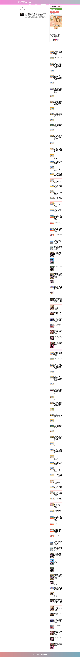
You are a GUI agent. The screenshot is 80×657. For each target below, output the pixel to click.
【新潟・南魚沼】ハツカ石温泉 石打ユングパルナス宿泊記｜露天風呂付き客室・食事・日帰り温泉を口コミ (58, 103)
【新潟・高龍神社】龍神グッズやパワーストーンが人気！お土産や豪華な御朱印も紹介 (58, 180)
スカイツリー (36, 15)
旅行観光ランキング (53, 13)
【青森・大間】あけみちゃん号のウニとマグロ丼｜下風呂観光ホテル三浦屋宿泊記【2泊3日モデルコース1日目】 (58, 175)
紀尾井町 (37, 16)
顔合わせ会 (45, 16)
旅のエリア (50, 4)
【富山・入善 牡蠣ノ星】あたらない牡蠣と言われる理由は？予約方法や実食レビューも (58, 254)
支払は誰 (33, 16)
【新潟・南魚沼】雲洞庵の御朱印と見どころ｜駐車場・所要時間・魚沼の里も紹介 (58, 120)
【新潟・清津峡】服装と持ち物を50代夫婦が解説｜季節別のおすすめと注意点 (58, 198)
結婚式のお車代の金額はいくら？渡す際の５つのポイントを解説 (58, 259)
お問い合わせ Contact (43, 4)
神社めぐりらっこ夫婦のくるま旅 (24, 2)
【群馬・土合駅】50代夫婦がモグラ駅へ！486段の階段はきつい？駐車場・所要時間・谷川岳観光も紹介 (58, 137)
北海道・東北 (51, 43)
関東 (50, 45)
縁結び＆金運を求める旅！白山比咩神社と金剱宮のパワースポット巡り (58, 247)
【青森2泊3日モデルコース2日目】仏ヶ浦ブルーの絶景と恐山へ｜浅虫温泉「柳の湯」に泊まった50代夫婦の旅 (58, 168)
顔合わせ (43, 16)
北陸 (50, 44)
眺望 (34, 16)
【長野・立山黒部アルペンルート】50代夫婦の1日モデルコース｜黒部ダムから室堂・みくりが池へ (58, 58)
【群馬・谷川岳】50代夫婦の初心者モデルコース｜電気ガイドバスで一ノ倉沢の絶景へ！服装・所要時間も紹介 (58, 65)
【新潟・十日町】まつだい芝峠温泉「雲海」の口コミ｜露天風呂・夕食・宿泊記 (58, 114)
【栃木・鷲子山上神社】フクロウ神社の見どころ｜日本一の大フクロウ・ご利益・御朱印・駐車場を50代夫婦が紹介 (58, 77)
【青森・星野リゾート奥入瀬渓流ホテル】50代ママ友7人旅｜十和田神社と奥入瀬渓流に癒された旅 (58, 192)
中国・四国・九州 (52, 48)
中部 (50, 46)
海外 (50, 49)
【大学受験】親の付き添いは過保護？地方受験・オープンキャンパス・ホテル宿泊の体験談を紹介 (58, 130)
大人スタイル (51, 42)
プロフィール (36, 4)
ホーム (30, 4)
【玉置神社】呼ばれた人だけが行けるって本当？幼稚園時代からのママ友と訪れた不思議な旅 (58, 223)
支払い (31, 16)
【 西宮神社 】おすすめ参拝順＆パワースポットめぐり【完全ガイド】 (58, 241)
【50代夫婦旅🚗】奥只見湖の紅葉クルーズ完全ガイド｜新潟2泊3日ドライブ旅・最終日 (58, 235)
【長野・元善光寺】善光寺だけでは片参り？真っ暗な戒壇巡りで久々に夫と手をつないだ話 (58, 217)
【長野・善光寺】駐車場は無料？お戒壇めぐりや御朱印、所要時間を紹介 (58, 186)
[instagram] (56, 40)
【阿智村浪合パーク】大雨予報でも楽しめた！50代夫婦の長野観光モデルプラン (58, 229)
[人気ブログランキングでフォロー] (56, 9)
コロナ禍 (34, 15)
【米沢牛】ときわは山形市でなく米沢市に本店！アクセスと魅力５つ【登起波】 (58, 337)
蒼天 (40, 16)
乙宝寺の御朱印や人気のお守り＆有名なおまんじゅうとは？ (58, 331)
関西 (50, 47)
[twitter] (54, 40)
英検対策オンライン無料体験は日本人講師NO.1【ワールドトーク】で (58, 281)
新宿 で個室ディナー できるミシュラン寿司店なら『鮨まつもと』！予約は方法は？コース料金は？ (58, 307)
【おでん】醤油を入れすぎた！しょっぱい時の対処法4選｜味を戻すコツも (58, 71)
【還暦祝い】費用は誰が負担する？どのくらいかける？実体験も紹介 (58, 52)
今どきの (28, 16)
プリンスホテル (44, 15)
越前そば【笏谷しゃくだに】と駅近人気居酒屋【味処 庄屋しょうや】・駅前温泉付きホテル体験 (58, 275)
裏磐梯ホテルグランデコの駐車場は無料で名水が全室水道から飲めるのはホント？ (58, 287)
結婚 (38, 16)
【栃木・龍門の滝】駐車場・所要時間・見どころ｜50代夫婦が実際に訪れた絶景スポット (58, 83)
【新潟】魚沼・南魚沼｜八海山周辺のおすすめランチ (58, 125)
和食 (29, 16)
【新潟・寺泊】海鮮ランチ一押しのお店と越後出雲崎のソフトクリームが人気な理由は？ (58, 326)
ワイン (25, 16)
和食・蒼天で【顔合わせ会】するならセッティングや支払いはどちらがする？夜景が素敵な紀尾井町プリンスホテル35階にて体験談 (58, 300)
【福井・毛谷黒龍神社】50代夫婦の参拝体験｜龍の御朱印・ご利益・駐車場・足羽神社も (58, 143)
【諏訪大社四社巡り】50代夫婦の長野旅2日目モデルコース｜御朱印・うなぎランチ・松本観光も (58, 204)
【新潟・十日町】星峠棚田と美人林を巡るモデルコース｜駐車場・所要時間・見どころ (58, 108)
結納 (39, 16)
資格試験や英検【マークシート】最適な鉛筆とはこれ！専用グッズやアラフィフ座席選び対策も (58, 314)
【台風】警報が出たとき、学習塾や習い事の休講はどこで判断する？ (58, 162)
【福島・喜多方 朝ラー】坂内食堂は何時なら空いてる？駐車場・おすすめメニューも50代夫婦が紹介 (58, 156)
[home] (58, 40)
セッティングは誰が (40, 15)
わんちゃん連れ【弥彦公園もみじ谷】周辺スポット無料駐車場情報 (58, 343)
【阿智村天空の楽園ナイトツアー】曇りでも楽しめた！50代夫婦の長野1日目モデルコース (58, 211)
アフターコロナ (30, 15)
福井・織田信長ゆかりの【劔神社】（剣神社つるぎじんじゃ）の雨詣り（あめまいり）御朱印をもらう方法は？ (58, 267)
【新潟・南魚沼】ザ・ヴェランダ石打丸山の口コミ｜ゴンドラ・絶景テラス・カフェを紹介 (58, 96)
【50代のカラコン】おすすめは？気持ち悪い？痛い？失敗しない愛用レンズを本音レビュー (58, 150)
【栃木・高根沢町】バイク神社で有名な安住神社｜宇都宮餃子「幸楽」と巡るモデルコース (58, 90)
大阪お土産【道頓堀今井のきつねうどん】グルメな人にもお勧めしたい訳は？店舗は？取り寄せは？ (58, 293)
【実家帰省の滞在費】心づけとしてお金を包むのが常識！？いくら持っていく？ (58, 319)
